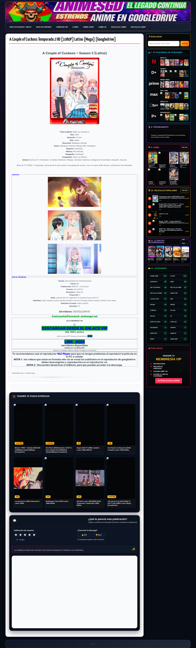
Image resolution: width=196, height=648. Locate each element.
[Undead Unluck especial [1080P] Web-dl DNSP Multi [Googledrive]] (172, 73)
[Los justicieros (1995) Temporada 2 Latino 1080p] (172, 84)
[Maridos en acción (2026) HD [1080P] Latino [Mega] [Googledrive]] (167, 95)
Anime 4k (102, 27)
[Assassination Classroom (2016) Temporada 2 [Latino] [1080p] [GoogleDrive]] (162, 95)
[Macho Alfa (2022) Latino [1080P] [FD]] (186, 117)
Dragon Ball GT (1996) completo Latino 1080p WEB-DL (88, 449)
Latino (75, 27)
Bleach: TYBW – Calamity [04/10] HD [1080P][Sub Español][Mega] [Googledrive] (27, 450)
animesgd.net (98, 12)
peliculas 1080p (138, 27)
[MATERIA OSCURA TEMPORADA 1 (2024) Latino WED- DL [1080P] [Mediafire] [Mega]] (162, 106)
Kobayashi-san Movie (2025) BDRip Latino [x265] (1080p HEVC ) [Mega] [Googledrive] (172, 197)
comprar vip (62, 27)
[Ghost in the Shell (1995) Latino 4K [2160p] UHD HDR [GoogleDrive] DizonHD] (177, 95)
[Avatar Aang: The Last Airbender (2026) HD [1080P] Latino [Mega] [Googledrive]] (162, 117)
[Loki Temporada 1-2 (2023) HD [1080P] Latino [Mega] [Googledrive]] (186, 73)
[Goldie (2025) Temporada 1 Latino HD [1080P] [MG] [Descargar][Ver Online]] (181, 106)
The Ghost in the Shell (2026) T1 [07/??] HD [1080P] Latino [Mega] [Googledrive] (119, 503)
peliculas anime (118, 27)
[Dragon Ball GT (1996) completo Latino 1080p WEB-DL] (162, 84)
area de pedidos (43, 27)
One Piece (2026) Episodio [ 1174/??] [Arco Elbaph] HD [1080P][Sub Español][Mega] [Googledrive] (58, 450)
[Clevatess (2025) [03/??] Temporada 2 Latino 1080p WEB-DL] (172, 62)
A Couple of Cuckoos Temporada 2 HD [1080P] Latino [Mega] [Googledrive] (62, 39)
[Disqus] (75, 591)
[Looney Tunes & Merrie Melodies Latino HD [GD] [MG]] (181, 95)
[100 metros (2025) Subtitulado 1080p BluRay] (162, 62)
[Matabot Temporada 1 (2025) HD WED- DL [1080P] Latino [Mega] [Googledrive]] (172, 106)
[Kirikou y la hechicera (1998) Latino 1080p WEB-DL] (181, 84)
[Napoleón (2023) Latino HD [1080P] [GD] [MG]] (186, 106)
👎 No (98, 535)
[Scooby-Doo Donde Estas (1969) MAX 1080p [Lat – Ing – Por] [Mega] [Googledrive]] (186, 95)
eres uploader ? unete (20, 27)
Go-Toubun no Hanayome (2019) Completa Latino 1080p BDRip (119, 449)
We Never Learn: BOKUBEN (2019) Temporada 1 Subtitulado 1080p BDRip (89, 503)
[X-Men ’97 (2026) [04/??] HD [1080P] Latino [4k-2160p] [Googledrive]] (167, 73)
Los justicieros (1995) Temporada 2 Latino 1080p (27, 502)
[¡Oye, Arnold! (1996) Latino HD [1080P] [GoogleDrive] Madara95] (167, 117)
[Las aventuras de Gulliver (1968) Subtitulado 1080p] (186, 62)
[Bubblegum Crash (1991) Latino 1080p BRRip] (181, 62)
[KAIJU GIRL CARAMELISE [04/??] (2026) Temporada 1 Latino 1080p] (177, 62)
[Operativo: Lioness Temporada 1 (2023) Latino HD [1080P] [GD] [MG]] (177, 117)
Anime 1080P (88, 27)
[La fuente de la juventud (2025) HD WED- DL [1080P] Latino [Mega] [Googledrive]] (167, 106)
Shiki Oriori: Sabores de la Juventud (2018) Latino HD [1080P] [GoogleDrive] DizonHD (171, 230)
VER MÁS (184, 147)
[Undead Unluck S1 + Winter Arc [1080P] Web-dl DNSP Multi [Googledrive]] (177, 73)
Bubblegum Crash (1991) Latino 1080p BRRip (57, 502)
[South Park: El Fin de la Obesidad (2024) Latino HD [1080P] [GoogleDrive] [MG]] (181, 117)
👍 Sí (84, 535)
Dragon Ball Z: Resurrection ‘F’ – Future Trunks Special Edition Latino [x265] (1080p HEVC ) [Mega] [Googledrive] (171, 205)
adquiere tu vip (163, 213)
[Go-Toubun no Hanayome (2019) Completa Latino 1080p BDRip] (167, 62)
